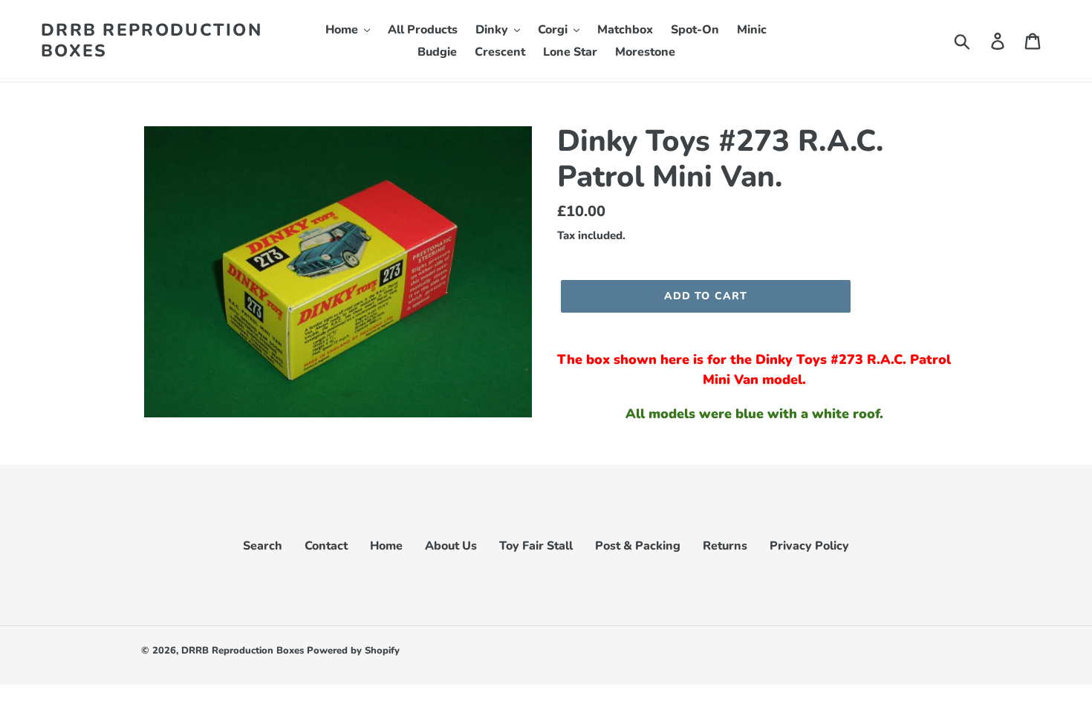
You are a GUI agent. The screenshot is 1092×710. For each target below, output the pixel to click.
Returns (725, 546)
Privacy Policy (809, 546)
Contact (326, 546)
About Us (451, 546)
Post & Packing (637, 546)
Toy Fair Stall (536, 546)
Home (386, 546)
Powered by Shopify (353, 650)
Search (262, 546)
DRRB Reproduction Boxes (151, 40)
